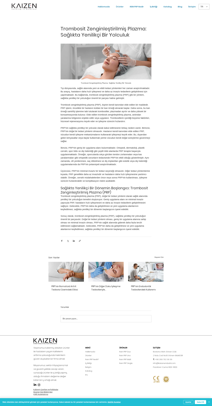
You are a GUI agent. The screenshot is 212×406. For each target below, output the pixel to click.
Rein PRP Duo (125, 351)
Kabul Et (200, 402)
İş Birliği (88, 363)
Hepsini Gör (159, 257)
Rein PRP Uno (125, 355)
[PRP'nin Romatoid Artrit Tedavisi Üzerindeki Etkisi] (66, 272)
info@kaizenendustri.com (164, 363)
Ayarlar (188, 402)
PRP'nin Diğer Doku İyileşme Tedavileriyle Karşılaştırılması (105, 288)
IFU (86, 375)
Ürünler (88, 355)
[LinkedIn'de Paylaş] (74, 241)
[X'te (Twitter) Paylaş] (68, 241)
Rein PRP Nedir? (92, 359)
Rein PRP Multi (125, 359)
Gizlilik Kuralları (114, 402)
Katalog (88, 371)
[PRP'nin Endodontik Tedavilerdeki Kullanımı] (146, 272)
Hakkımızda (90, 351)
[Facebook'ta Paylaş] (62, 241)
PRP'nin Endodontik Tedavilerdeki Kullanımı (143, 288)
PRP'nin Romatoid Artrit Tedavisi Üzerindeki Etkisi (64, 288)
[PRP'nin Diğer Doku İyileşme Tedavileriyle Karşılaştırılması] (106, 272)
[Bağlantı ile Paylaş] (80, 241)
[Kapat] (209, 402)
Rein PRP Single (125, 363)
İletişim (88, 367)
